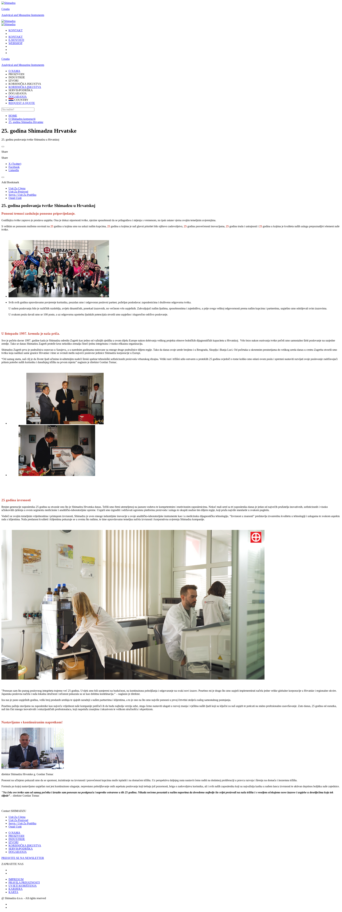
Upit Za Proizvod (18, 820)
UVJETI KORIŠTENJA (23, 885)
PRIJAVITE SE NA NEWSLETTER (22, 857)
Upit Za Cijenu (17, 816)
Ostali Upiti (15, 826)
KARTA (13, 892)
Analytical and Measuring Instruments (22, 15)
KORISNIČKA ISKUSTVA (25, 87)
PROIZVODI (16, 835)
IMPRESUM (16, 879)
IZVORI (13, 842)
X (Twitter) (15, 163)
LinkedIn (14, 170)
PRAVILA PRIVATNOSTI (24, 882)
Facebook (14, 167)
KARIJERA (16, 888)
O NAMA (14, 832)
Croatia (5, 9)
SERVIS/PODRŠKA (21, 848)
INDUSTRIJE (17, 839)
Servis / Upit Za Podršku (22, 823)
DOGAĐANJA (18, 96)
